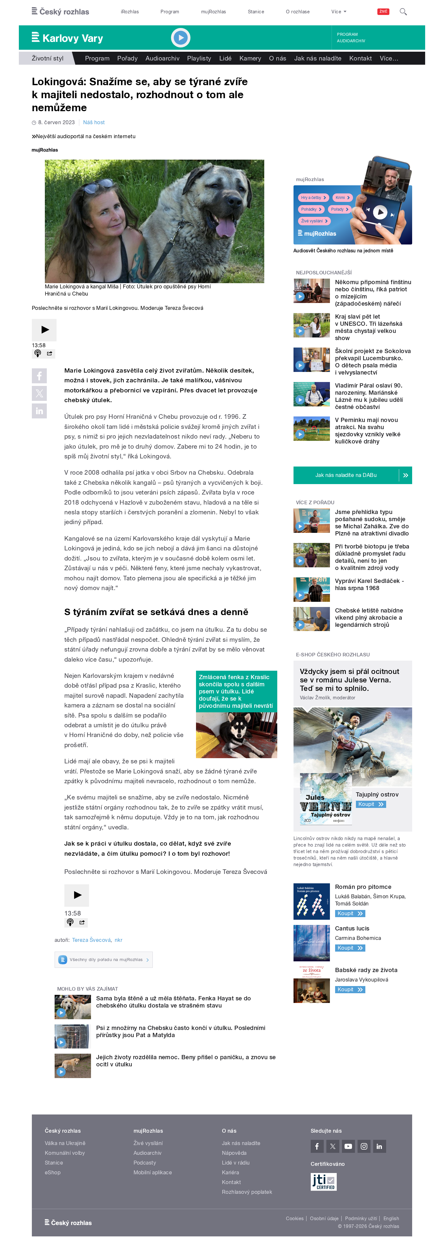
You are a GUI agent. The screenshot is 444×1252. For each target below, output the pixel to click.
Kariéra (230, 1172)
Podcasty (145, 1163)
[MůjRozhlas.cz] (45, 151)
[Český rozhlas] (60, 11)
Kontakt (360, 58)
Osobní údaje (324, 1218)
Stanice (256, 11)
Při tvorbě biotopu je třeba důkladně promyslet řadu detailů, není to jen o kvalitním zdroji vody (372, 557)
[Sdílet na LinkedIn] (39, 410)
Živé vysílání (312, 221)
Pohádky (309, 209)
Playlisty (199, 58)
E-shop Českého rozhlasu (333, 655)
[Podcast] (38, 354)
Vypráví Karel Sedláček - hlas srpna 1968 (369, 584)
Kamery (251, 58)
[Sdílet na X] (39, 393)
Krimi (340, 197)
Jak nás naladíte (318, 58)
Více (389, 58)
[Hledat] (403, 11)
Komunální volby (65, 1153)
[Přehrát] (44, 330)
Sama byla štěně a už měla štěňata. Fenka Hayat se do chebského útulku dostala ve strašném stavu (173, 1002)
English (391, 1218)
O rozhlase (298, 11)
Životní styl (48, 58)
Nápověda (234, 1153)
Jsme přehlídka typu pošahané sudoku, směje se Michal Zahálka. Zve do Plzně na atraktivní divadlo (372, 522)
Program (170, 11)
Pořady (127, 58)
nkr (118, 940)
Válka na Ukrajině (65, 1143)
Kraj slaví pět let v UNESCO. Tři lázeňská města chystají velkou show (369, 327)
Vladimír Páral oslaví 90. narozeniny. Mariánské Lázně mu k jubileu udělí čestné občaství (369, 396)
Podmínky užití (361, 1218)
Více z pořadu (315, 503)
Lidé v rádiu (236, 1163)
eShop (52, 1172)
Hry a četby (311, 197)
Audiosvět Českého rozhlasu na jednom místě (343, 250)
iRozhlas (130, 11)
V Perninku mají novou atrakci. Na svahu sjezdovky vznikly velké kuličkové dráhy (367, 430)
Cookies (295, 1218)
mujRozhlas (213, 11)
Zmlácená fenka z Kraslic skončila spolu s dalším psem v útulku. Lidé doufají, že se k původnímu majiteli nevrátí (236, 691)
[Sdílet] (49, 354)
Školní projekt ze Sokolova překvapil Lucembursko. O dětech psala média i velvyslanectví (373, 362)
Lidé (225, 58)
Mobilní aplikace (153, 1172)
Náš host (94, 122)
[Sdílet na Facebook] (39, 375)
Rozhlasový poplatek (247, 1192)
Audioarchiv (351, 41)
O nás (277, 58)
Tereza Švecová (91, 940)
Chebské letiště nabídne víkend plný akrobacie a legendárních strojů (369, 617)
